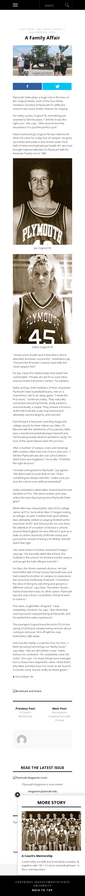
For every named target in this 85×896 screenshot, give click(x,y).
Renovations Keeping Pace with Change (60, 716)
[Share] (27, 86)
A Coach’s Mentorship (25, 714)
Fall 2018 (27, 29)
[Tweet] (57, 86)
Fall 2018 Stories (50, 29)
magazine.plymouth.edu (42, 791)
